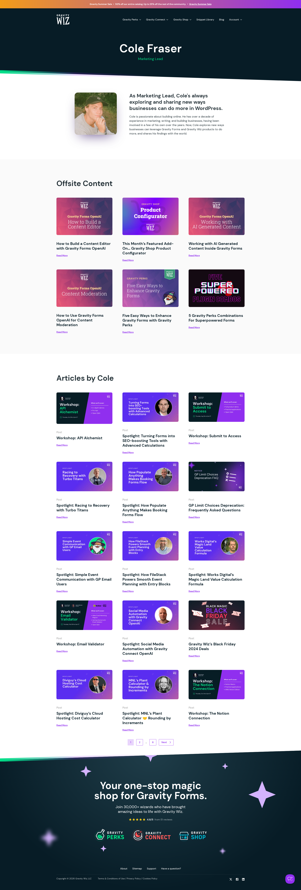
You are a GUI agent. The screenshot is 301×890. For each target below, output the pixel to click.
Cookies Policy (150, 878)
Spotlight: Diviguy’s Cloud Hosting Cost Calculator (79, 715)
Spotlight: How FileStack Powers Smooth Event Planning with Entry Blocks (147, 579)
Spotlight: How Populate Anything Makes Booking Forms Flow (144, 510)
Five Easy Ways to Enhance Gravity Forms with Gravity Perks (146, 320)
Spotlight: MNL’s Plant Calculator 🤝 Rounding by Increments (146, 718)
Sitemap (137, 868)
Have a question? (171, 868)
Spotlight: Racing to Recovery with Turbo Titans (83, 507)
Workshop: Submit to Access (215, 435)
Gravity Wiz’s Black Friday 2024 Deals (212, 646)
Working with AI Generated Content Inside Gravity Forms (215, 246)
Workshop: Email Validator (80, 644)
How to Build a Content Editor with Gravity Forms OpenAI (83, 246)
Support (151, 868)
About (123, 868)
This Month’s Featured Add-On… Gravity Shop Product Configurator (148, 248)
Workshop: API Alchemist (79, 437)
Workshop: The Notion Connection (209, 715)
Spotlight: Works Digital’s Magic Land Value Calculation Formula (215, 579)
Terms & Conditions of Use (111, 878)
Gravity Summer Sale (200, 4)
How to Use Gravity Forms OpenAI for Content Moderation (80, 320)
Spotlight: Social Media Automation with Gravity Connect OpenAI (144, 649)
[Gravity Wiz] (62, 19)
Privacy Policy (134, 878)
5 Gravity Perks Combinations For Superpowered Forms (216, 318)
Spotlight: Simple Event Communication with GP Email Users (83, 579)
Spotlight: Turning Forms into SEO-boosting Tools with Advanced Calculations (148, 440)
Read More (62, 255)
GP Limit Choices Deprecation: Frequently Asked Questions (216, 507)
